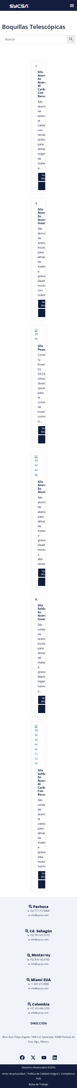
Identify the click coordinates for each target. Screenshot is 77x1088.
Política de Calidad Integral (42, 1073)
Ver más (43, 177)
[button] (72, 5)
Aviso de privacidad (13, 1073)
